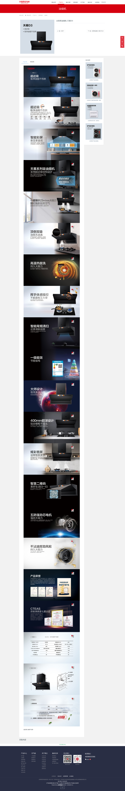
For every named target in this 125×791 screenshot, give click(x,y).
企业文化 (44, 759)
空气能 (22, 756)
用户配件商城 (55, 763)
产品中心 (35, 15)
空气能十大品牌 (58, 783)
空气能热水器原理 (74, 783)
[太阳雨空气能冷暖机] (94, 131)
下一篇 (96, 31)
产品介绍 (25, 61)
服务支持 (55, 753)
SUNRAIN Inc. (70, 785)
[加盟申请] (122, 42)
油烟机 (45, 15)
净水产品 (23, 765)
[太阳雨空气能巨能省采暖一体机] (94, 91)
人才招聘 (44, 765)
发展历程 (44, 757)
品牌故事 (44, 761)
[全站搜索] (122, 38)
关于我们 (45, 753)
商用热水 (33, 759)
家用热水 (33, 757)
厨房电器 (41, 15)
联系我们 (54, 756)
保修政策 (54, 757)
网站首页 (54, 2)
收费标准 (54, 761)
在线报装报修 (55, 759)
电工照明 (23, 766)
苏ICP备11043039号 (62, 781)
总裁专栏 (44, 766)
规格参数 (32, 61)
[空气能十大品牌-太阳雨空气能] (24, 2)
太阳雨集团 (60, 785)
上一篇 (60, 31)
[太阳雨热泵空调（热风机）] (94, 111)
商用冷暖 (33, 761)
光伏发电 (23, 772)
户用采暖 (33, 756)
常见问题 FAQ (62, 744)
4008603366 (90, 756)
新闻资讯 (44, 768)
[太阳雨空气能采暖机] (94, 70)
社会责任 (44, 763)
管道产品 (23, 770)
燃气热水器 (23, 763)
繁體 (62, 787)
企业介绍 (44, 756)
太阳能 (22, 757)
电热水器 (23, 761)
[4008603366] (122, 46)
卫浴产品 (23, 768)
